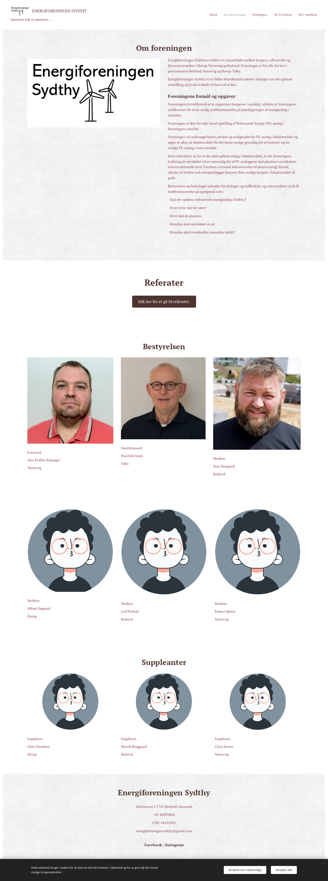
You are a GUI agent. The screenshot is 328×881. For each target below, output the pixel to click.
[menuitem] (215, 14)
